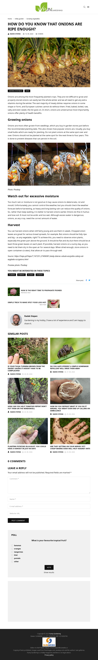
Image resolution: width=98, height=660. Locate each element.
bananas (17, 546)
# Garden (12, 275)
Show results (49, 572)
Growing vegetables (15, 91)
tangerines (18, 552)
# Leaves (30, 275)
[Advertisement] (49, 601)
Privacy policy (49, 655)
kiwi (16, 555)
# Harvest (21, 275)
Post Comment (18, 520)
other (16, 562)
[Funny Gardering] (49, 7)
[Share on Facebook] (86, 280)
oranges (17, 549)
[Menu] (88, 7)
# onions (40, 275)
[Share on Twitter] (89, 280)
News (27, 91)
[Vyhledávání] (84, 7)
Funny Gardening (55, 634)
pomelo (17, 558)
